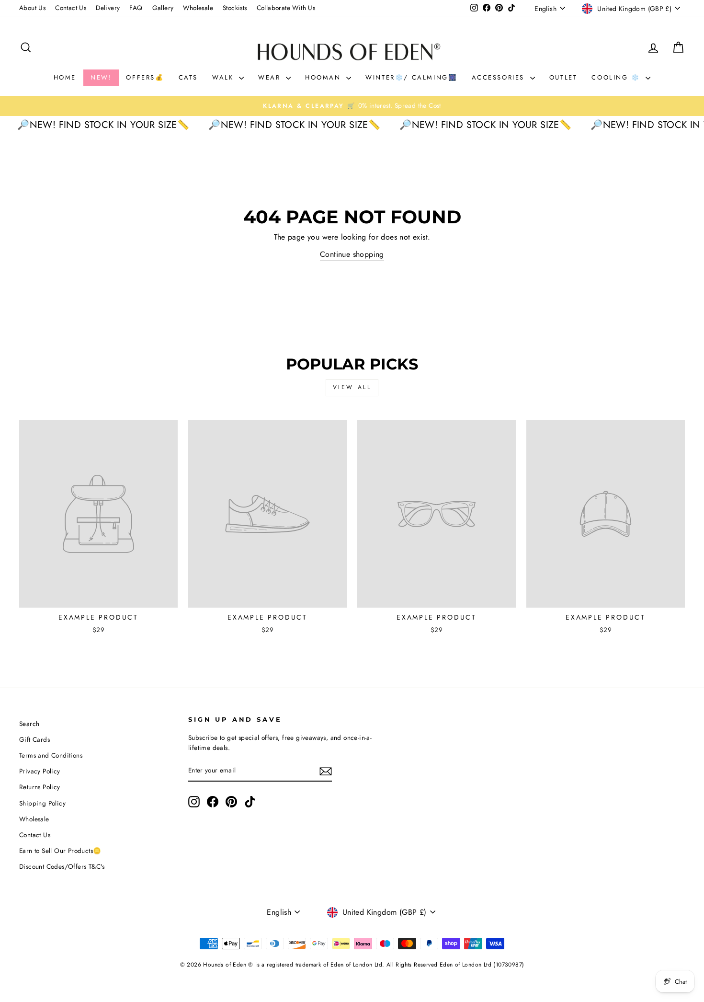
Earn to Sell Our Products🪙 (60, 850)
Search (29, 723)
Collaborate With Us (286, 7)
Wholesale (198, 7)
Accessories (500, 77)
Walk (224, 77)
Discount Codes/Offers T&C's (62, 866)
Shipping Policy (42, 803)
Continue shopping (352, 254)
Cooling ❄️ (617, 77)
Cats (188, 77)
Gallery (163, 7)
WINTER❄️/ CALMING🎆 (411, 77)
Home (65, 77)
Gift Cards (34, 739)
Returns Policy (39, 787)
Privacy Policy (39, 771)
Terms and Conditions (50, 755)
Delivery (108, 7)
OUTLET (563, 77)
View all (352, 387)
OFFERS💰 (145, 77)
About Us (32, 7)
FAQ (135, 7)
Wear (271, 77)
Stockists (235, 7)
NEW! (101, 77)
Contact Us (70, 7)
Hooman (324, 77)
